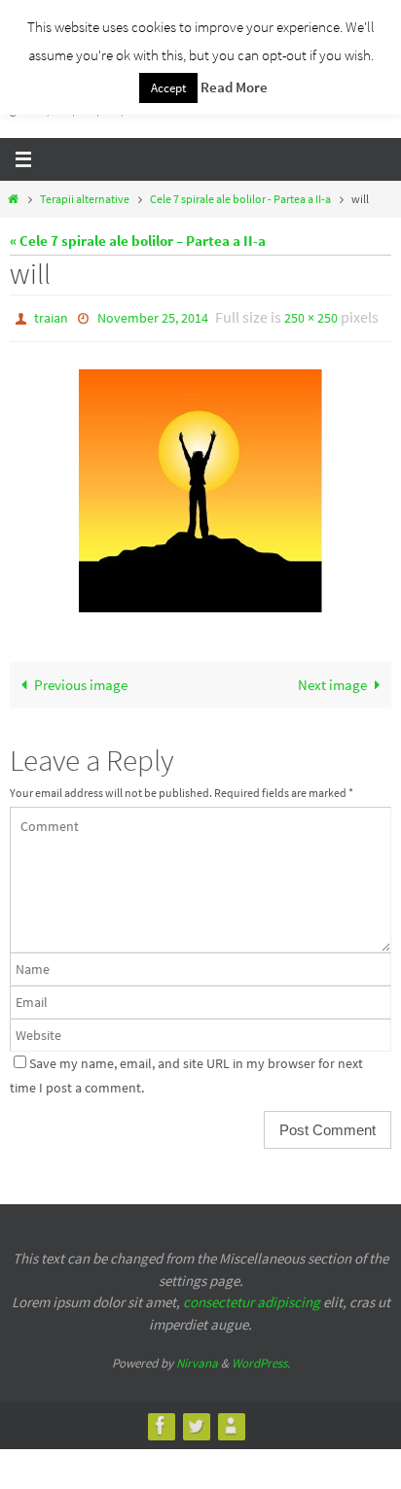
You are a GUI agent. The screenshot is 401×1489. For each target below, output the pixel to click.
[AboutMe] (230, 1420)
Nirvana (197, 1359)
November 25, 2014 (152, 317)
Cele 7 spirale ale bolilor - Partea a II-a (240, 198)
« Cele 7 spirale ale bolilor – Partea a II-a (138, 240)
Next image (332, 681)
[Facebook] (160, 1420)
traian (51, 317)
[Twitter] (195, 1420)
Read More (234, 87)
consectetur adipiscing (251, 1298)
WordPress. (261, 1359)
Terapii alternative (84, 198)
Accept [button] (168, 88)
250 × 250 (311, 317)
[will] (200, 486)
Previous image (81, 681)
